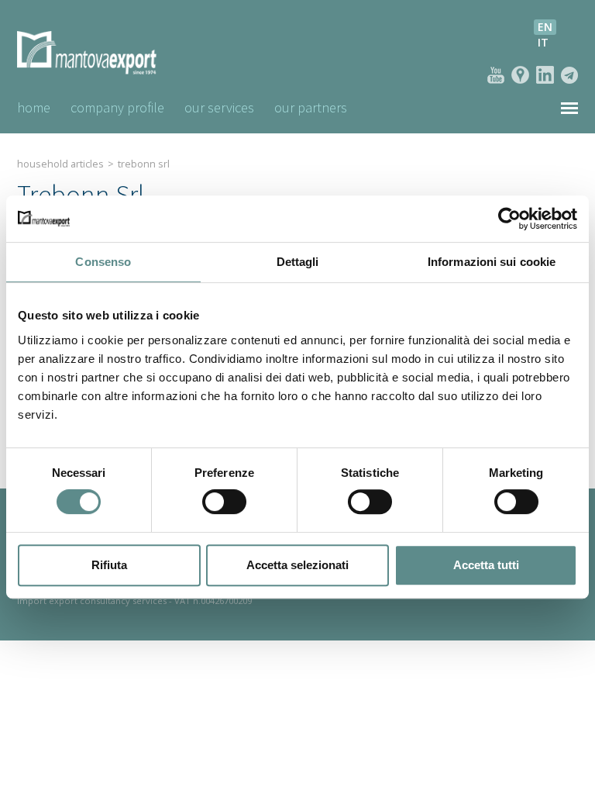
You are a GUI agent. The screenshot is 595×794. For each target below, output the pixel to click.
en (545, 26)
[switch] (224, 501)
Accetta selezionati (297, 564)
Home (33, 107)
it (543, 42)
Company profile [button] (117, 107)
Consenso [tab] (103, 261)
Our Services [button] (219, 107)
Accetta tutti (486, 564)
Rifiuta (109, 564)
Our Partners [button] (310, 107)
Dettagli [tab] (298, 261)
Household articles (60, 164)
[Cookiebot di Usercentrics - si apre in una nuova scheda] (509, 218)
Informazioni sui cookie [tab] (491, 261)
